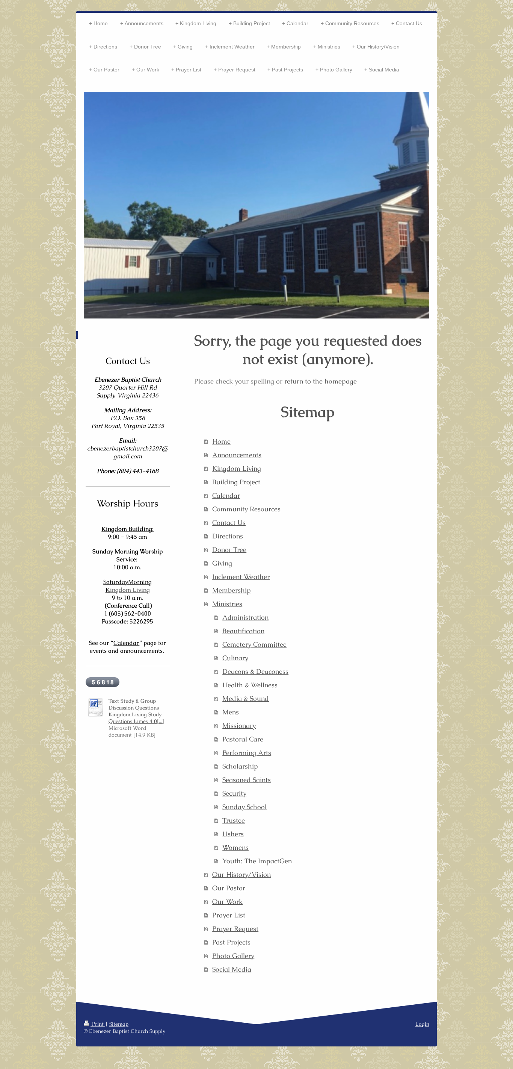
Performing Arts (246, 752)
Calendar (226, 495)
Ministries (227, 603)
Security (234, 793)
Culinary (235, 658)
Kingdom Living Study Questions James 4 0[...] (136, 718)
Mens (230, 712)
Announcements (236, 454)
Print (98, 1023)
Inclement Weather (241, 576)
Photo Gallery (233, 955)
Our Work (227, 901)
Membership (231, 590)
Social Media (231, 969)
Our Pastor (228, 888)
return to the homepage (320, 381)
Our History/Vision (241, 874)
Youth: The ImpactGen (257, 861)
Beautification (243, 630)
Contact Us (229, 522)
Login (422, 1023)
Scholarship (240, 766)
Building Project (236, 482)
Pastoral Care (242, 739)
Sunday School (244, 806)
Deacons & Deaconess (255, 671)
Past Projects (231, 942)
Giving (222, 563)
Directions (227, 536)
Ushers (233, 833)
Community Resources (246, 509)
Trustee (233, 820)
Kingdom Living (236, 468)
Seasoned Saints (246, 779)
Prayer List (228, 915)
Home (221, 441)
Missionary (239, 725)
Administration (245, 617)
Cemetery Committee (254, 644)
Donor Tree (229, 549)
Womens (235, 847)
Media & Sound (245, 698)
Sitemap (118, 1023)
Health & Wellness (250, 685)
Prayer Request (235, 928)
